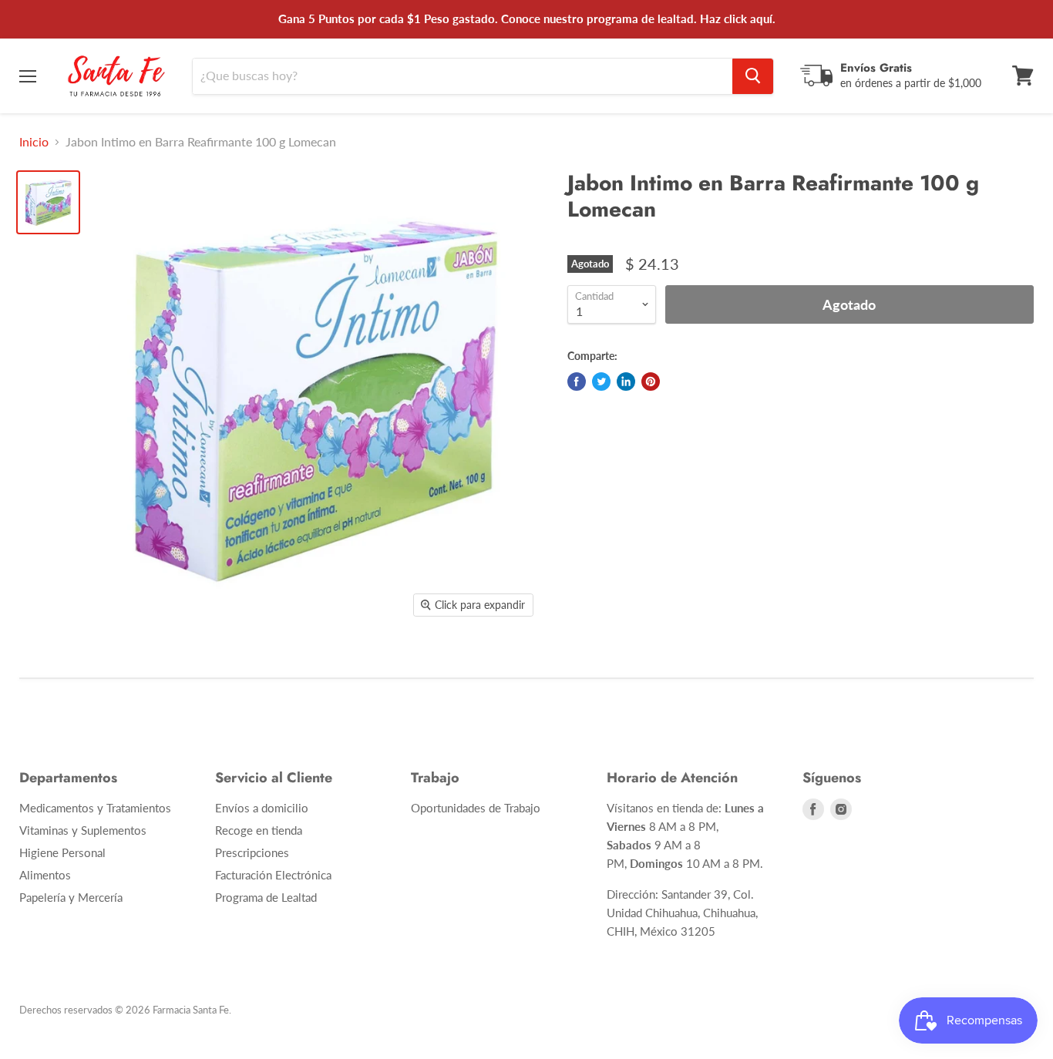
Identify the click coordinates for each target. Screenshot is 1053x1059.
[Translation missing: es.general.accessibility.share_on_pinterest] (650, 381)
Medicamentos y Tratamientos (95, 808)
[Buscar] (752, 75)
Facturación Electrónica (273, 875)
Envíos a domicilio (261, 808)
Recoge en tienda (258, 830)
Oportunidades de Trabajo (475, 808)
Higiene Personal (62, 852)
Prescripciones (252, 852)
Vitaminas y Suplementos (82, 830)
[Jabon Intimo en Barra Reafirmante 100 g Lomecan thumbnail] (48, 202)
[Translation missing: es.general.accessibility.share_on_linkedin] (626, 381)
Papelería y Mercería (71, 897)
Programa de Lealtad (266, 897)
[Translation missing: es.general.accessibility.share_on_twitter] (601, 381)
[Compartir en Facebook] (576, 381)
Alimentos (45, 875)
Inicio (34, 142)
